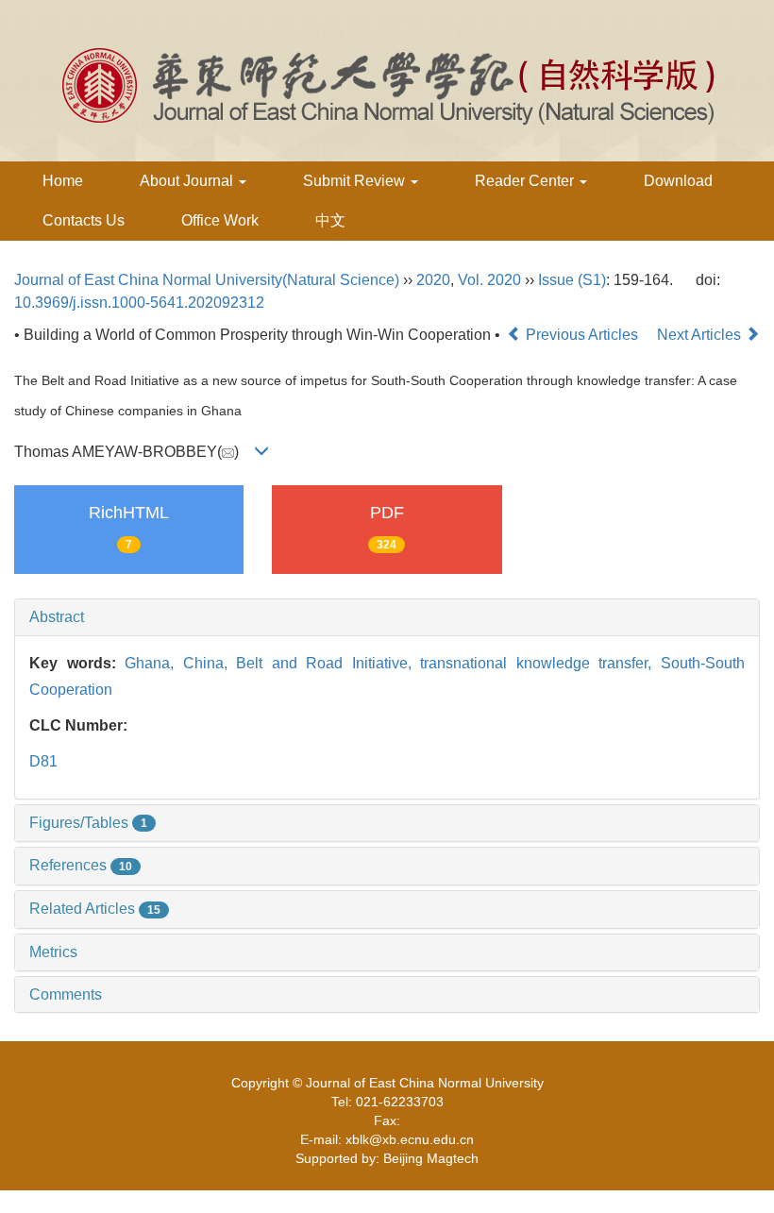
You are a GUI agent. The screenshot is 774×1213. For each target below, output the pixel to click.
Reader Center (526, 181)
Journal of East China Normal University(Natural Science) (206, 280)
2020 (433, 280)
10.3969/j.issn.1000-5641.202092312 (139, 303)
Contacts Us (83, 220)
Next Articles (701, 335)
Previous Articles (582, 335)
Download (678, 181)
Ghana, (154, 663)
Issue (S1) (572, 280)
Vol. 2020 (489, 280)
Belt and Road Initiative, (328, 663)
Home (62, 181)
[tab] (387, 617)
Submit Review (356, 181)
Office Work (220, 220)
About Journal (188, 181)
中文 (330, 220)
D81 (43, 761)
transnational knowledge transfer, (540, 663)
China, (210, 663)
